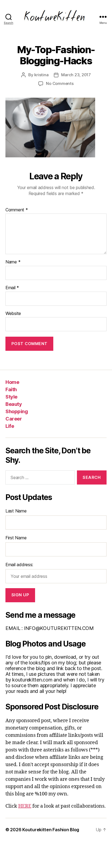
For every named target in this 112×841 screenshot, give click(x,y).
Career (13, 419)
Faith (11, 389)
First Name (15, 537)
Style (11, 397)
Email (12, 287)
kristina (41, 74)
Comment (16, 210)
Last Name (16, 511)
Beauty (13, 404)
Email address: (19, 564)
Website (13, 313)
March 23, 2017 (76, 74)
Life (9, 426)
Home (12, 382)
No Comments (59, 83)
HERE (24, 806)
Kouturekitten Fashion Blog (50, 829)
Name (12, 262)
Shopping (16, 411)
